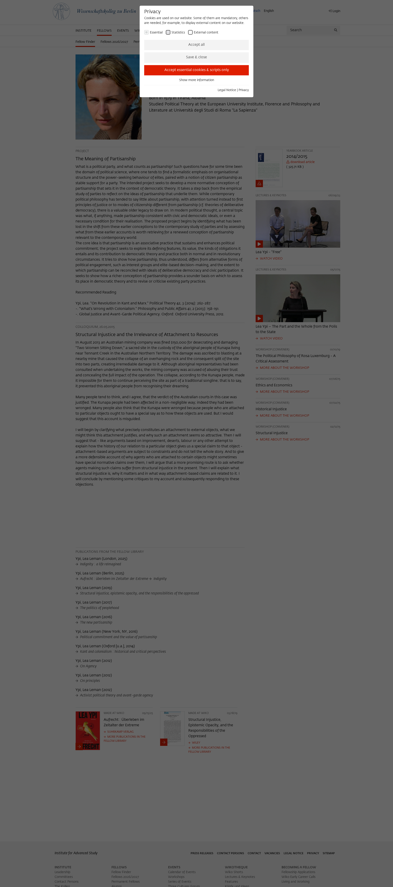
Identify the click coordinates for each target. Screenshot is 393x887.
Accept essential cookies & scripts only (196, 70)
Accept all (196, 45)
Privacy (244, 90)
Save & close (196, 57)
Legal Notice (227, 90)
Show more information (196, 80)
